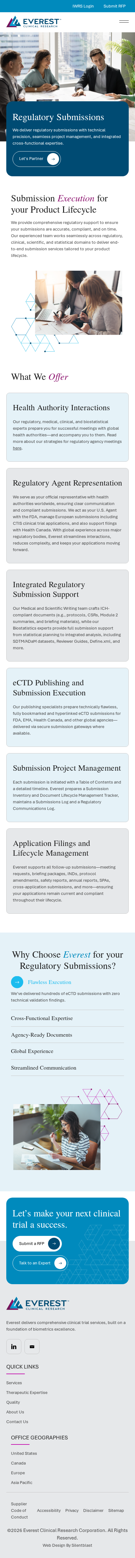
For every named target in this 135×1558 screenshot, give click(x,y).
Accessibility (49, 1510)
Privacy (71, 1510)
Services (14, 1382)
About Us (15, 1412)
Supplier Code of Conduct (19, 1510)
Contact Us (17, 1421)
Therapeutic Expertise (26, 1392)
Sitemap (116, 1510)
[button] (67, 982)
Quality (13, 1402)
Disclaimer (93, 1510)
